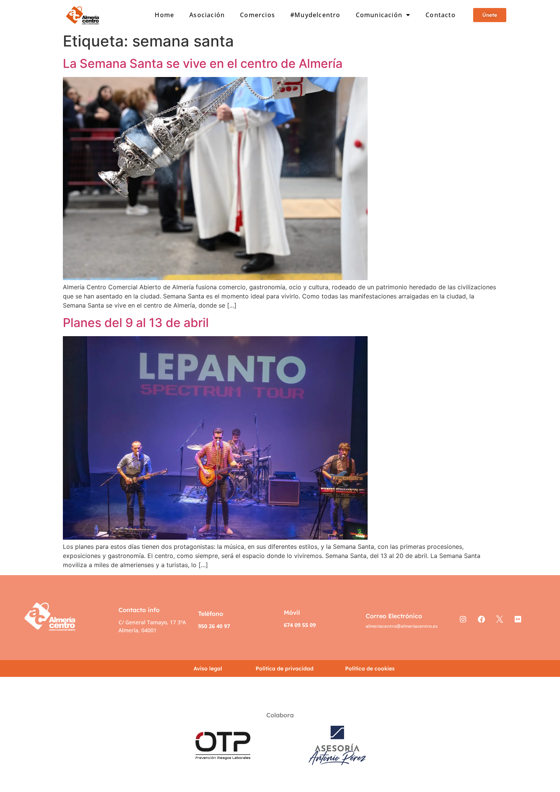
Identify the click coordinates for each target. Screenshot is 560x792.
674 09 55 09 (300, 624)
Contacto (441, 15)
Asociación (207, 15)
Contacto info (139, 610)
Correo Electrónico (394, 616)
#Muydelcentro (315, 15)
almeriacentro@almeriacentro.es (402, 626)
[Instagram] (463, 619)
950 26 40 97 (214, 626)
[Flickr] (517, 619)
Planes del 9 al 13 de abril (136, 322)
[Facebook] (481, 619)
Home (164, 15)
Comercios (257, 15)
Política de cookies (370, 668)
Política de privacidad (285, 668)
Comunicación (379, 15)
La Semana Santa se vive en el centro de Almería (202, 63)
